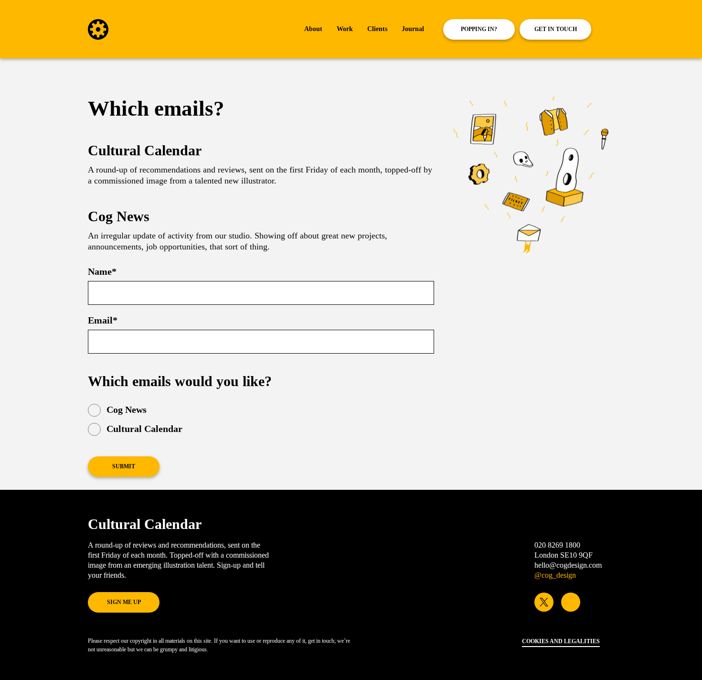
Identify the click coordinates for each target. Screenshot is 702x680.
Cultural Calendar (144, 428)
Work (345, 28)
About (313, 28)
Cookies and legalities (561, 641)
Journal (413, 28)
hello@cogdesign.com (568, 565)
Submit (123, 466)
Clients (377, 28)
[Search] (611, 29)
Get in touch (555, 29)
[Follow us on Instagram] (570, 602)
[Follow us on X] (543, 602)
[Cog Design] (98, 37)
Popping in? (479, 29)
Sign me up (124, 602)
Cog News (126, 409)
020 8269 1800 (557, 545)
